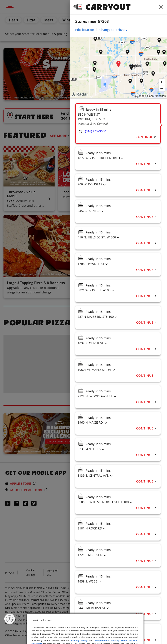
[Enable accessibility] (9, 619)
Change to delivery (113, 30)
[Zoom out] (162, 88)
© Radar (139, 96)
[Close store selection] (161, 7)
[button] (118, 64)
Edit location (84, 30)
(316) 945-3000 (95, 131)
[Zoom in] (162, 82)
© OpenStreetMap (155, 96)
